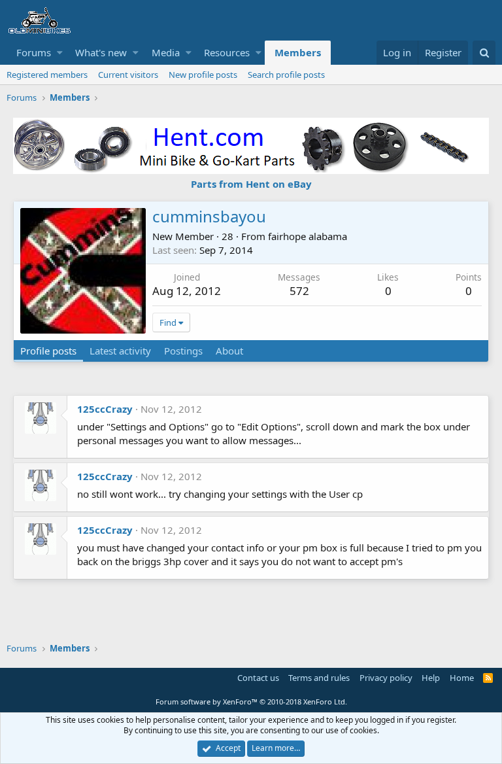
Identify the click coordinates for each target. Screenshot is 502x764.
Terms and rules (319, 678)
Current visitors (128, 74)
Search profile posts (286, 74)
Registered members (47, 74)
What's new (101, 52)
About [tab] (229, 350)
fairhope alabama (307, 236)
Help (431, 678)
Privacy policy (386, 678)
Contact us (258, 678)
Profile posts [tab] (48, 350)
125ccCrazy (105, 408)
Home (462, 678)
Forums (33, 52)
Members (298, 52)
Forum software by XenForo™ (251, 701)
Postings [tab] (183, 350)
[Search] (484, 53)
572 (299, 290)
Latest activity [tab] (120, 350)
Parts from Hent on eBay (251, 183)
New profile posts (203, 74)
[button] (60, 53)
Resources (227, 52)
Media (166, 52)
